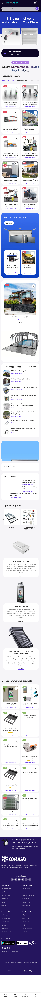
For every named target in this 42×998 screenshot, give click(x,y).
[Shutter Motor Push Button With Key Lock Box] (6, 398)
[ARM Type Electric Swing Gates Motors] (6, 423)
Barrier (3, 902)
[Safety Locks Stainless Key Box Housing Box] (6, 390)
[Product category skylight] (12, 519)
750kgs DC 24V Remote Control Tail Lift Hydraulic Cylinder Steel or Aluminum (29, 206)
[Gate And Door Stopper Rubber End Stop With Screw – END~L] (11, 481)
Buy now (9, 223)
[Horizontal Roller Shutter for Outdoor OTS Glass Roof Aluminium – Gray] (10, 774)
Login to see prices (27, 484)
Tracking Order (6, 932)
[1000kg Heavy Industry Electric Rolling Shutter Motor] (30, 144)
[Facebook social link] (12, 879)
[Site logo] (12, 3)
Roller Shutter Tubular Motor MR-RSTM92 (12, 266)
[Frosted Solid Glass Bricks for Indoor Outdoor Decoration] (6, 494)
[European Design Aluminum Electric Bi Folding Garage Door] (6, 415)
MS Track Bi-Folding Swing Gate (20, 379)
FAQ (23, 925)
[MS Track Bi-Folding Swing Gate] (6, 382)
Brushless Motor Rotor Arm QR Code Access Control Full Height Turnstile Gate (23, 404)
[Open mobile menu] (2, 3)
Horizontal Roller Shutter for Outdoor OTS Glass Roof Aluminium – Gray (10, 785)
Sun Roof (4, 892)
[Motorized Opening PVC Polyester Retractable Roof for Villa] (30, 169)
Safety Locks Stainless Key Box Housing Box (24, 387)
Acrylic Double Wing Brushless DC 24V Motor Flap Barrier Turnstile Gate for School (30, 104)
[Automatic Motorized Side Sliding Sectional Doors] (10, 169)
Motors (3, 925)
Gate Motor (4, 905)
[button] (39, 36)
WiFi (28, 615)
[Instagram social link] (15, 879)
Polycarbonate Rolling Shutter (11, 811)
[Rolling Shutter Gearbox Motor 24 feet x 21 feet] (10, 741)
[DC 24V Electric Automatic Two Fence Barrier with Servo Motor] (10, 118)
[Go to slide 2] (21, 322)
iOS (33, 609)
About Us (25, 915)
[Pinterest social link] (22, 879)
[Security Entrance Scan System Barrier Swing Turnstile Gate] (10, 93)
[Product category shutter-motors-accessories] (29, 520)
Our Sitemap (26, 905)
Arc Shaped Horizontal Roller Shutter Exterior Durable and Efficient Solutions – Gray (10, 730)
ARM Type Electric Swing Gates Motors (22, 420)
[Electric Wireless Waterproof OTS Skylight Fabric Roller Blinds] (28, 257)
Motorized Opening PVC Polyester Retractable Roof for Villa (30, 180)
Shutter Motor (5, 918)
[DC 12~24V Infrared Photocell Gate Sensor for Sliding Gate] (30, 820)
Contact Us (25, 899)
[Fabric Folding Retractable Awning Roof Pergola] (30, 118)
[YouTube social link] (19, 879)
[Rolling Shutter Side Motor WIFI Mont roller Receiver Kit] (30, 693)
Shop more (32, 366)
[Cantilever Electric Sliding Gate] (11, 488)
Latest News (26, 902)
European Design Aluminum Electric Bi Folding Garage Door (22, 413)
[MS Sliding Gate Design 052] (20, 299)
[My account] (35, 3)
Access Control (6, 888)
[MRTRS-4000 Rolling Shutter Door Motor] (30, 795)
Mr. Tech (33, 570)
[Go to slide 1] (19, 322)
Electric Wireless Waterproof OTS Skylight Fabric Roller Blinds (28, 268)
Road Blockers (5, 922)
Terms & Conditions (28, 895)
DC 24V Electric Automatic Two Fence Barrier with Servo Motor (10, 129)
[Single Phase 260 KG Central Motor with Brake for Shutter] (10, 144)
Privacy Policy (26, 888)
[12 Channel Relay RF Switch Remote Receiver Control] (30, 768)
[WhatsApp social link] (29, 879)
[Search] (37, 8)
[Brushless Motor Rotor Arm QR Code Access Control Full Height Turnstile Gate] (6, 406)
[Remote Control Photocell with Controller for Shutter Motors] (10, 820)
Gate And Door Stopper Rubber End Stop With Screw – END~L (29, 482)
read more (21, 576)
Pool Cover (4, 899)
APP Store (4, 928)
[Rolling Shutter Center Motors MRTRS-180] (30, 747)
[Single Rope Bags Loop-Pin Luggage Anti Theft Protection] (6, 431)
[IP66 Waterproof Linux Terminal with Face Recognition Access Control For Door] (10, 693)
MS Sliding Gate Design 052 (20, 317)
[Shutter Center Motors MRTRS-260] (30, 712)
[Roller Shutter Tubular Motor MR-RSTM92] (12, 257)
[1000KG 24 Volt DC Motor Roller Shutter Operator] (10, 195)
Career (24, 932)
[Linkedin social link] (26, 879)
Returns (24, 892)
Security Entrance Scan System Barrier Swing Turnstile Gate (10, 104)
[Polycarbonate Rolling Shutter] (10, 802)
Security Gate (5, 895)
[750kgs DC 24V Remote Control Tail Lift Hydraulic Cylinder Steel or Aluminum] (30, 195)
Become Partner (27, 928)
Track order (25, 922)
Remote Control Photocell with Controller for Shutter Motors (10, 825)
